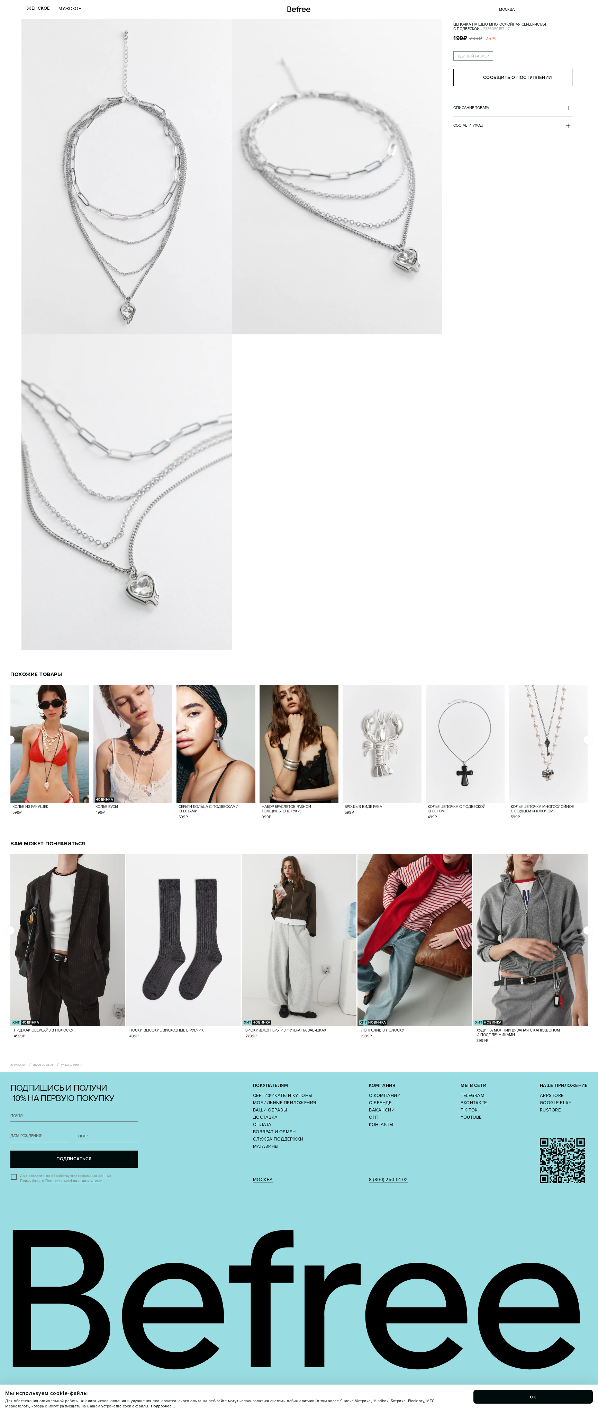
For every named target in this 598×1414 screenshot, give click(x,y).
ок (533, 1397)
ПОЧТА (17, 1116)
